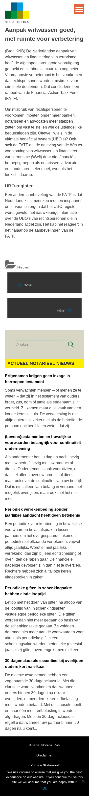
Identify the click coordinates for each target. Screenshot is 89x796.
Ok (45, 788)
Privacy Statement (44, 765)
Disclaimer (44, 755)
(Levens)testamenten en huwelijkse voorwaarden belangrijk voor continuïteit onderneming (43, 443)
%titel (28, 285)
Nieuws (23, 267)
